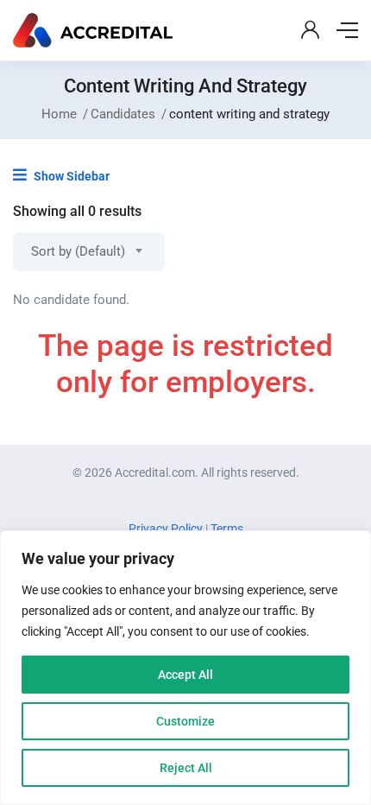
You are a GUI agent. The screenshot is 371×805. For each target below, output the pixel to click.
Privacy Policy (167, 529)
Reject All (186, 768)
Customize (185, 721)
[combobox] (89, 251)
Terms (227, 529)
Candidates (123, 114)
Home (59, 114)
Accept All (185, 674)
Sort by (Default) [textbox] (78, 251)
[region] (185, 667)
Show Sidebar (70, 176)
